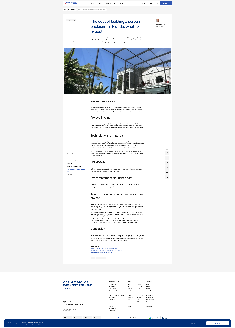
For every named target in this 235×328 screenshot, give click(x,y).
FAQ (147, 301)
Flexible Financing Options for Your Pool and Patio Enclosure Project (106, 250)
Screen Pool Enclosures (114, 284)
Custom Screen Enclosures (115, 290)
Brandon (129, 286)
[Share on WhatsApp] (167, 163)
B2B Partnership (149, 297)
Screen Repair (112, 299)
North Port (139, 293)
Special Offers (149, 290)
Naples (138, 290)
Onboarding (148, 293)
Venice (138, 304)
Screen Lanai (112, 286)
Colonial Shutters (112, 310)
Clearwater (130, 288)
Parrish (129, 295)
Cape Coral (139, 286)
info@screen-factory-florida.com (73, 304)
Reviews (115, 3)
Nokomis (130, 293)
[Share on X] (167, 158)
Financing (148, 288)
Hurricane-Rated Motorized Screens (116, 295)
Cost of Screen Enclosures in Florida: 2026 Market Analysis (104, 248)
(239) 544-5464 (68, 302)
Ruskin (129, 299)
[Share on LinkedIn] (167, 172)
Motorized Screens (113, 293)
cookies (41, 324)
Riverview (139, 297)
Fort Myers (130, 290)
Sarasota (129, 301)
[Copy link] (167, 167)
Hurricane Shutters (113, 301)
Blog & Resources (72, 9)
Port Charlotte (140, 295)
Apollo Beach (130, 284)
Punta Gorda (130, 297)
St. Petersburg (140, 301)
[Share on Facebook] (167, 153)
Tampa (129, 304)
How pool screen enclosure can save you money (102, 252)
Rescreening (112, 297)
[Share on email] (167, 177)
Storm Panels (112, 306)
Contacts (148, 304)
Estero (138, 288)
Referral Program (149, 295)
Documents (148, 286)
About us (148, 284)
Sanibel (138, 299)
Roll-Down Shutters (113, 304)
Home (65, 9)
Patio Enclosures (112, 288)
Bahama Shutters (112, 308)
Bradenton (139, 284)
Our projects (108, 3)
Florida (129, 306)
